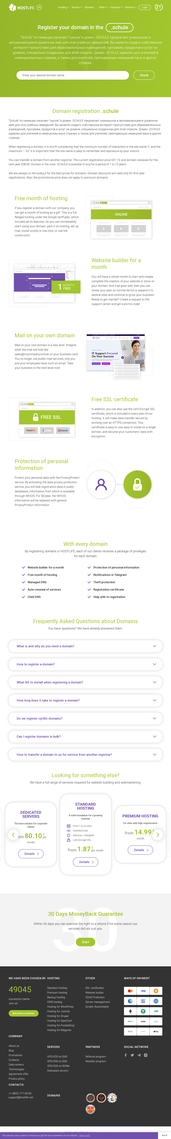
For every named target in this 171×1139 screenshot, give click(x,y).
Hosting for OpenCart (59, 1020)
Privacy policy (17, 1078)
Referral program (96, 1056)
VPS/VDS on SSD (57, 1061)
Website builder (95, 992)
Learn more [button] (84, 1135)
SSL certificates (95, 988)
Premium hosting (57, 992)
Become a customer (24, 1013)
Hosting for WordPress (60, 1006)
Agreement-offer (19, 1074)
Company (115, 7)
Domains (89, 7)
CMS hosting (54, 1002)
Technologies (16, 1069)
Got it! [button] (164, 1135)
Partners (129, 7)
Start (85, 942)
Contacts (14, 1060)
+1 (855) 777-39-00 (20, 1093)
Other (102, 7)
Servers (75, 7)
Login (145, 7)
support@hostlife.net (21, 1097)
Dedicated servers (57, 1070)
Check (144, 75)
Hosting (62, 7)
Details (29, 854)
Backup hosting (56, 997)
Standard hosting (57, 988)
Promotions (15, 1055)
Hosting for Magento (59, 1030)
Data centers (16, 1064)
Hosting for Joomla (58, 1011)
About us (14, 1045)
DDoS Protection (95, 997)
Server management (98, 1002)
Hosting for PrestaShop (60, 1025)
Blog (11, 1050)
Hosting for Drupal (58, 1016)
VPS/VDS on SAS (57, 1056)
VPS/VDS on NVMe (58, 1066)
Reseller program (96, 1061)
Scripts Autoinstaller (97, 1006)
